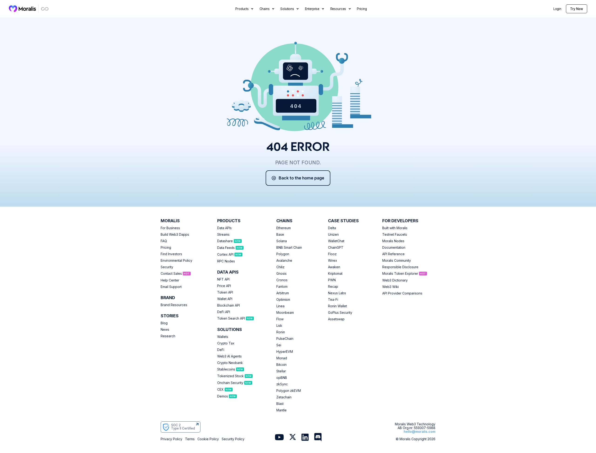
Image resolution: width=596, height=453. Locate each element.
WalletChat (336, 241)
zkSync (282, 384)
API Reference (393, 254)
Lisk (279, 325)
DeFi (220, 350)
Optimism (283, 299)
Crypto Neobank (230, 363)
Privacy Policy (171, 439)
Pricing (166, 247)
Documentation (393, 247)
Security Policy (233, 439)
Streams (223, 234)
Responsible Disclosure (400, 267)
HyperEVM (284, 352)
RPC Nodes (226, 261)
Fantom (282, 286)
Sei (278, 345)
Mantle (281, 410)
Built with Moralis (394, 228)
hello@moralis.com (419, 431)
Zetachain (283, 397)
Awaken (334, 267)
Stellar (281, 371)
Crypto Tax (225, 343)
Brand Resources (174, 305)
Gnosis (281, 273)
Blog (164, 323)
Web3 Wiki (390, 287)
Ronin (280, 332)
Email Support (171, 287)
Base (280, 234)
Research (168, 336)
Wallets (222, 337)
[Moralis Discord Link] (318, 437)
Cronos (282, 280)
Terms (190, 439)
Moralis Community (396, 260)
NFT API (223, 279)
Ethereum (283, 228)
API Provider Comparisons (402, 293)
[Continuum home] (45, 9)
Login (557, 9)
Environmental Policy (176, 260)
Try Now (576, 9)
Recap (333, 286)
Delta (332, 228)
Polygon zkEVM (288, 391)
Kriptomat (335, 273)
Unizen (333, 234)
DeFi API (223, 312)
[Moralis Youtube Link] (279, 437)
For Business (170, 228)
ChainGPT (335, 247)
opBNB (281, 378)
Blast (280, 404)
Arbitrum (282, 293)
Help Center (170, 280)
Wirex (332, 260)
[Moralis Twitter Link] (292, 438)
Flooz (332, 254)
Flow (280, 319)
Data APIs (224, 228)
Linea (280, 306)
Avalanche (284, 260)
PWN (332, 280)
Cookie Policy (208, 439)
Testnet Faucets (394, 234)
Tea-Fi (333, 299)
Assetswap (336, 319)
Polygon (282, 254)
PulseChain (284, 339)
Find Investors (171, 254)
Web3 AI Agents (229, 356)
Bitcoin (281, 365)
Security (167, 267)
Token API (225, 292)
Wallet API (224, 299)
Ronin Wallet (337, 306)
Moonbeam (285, 312)
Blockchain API (228, 305)
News (165, 329)
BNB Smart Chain (289, 247)
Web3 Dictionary (395, 280)
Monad (281, 358)
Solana (281, 241)
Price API (224, 286)
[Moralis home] (22, 8)
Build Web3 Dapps (175, 234)
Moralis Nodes (393, 241)
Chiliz (280, 267)
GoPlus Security (340, 312)
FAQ (164, 241)
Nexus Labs (337, 293)
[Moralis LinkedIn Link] (305, 437)
